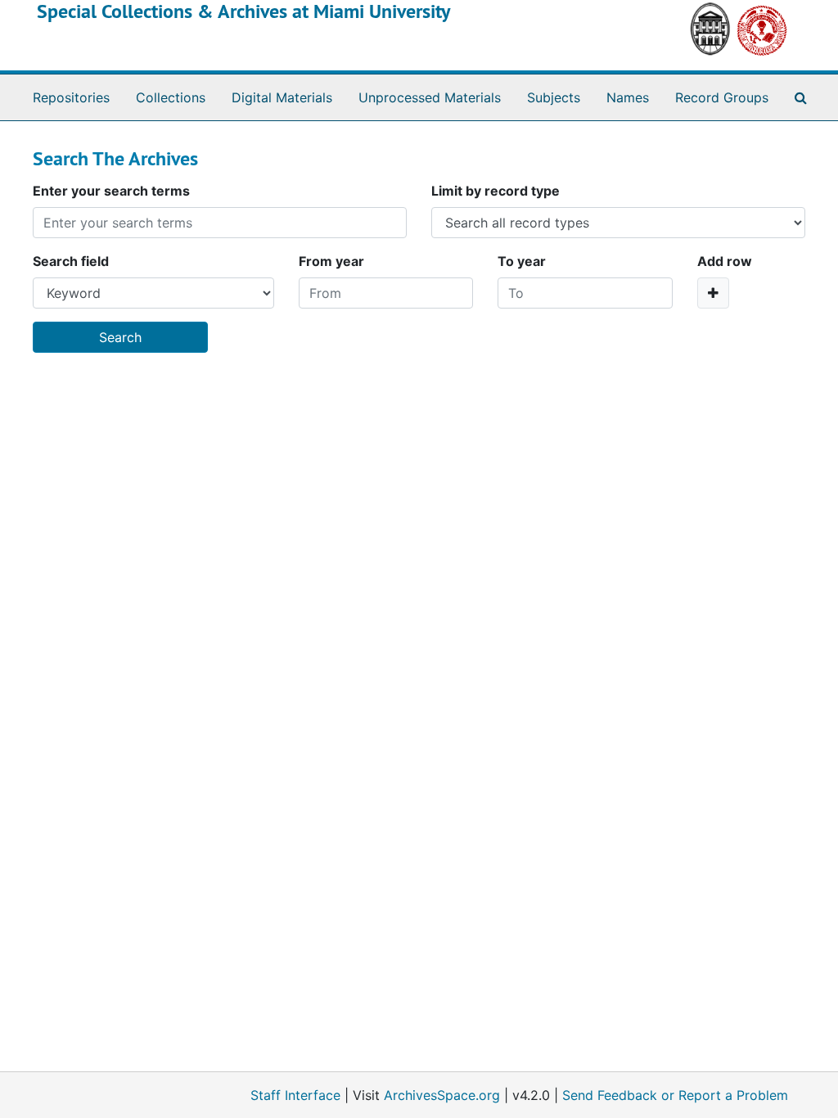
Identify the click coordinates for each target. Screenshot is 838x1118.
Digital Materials (282, 97)
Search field (71, 261)
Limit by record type (495, 191)
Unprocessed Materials (429, 97)
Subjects (553, 97)
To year (522, 261)
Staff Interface (295, 1095)
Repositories (71, 97)
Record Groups (721, 97)
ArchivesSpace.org (442, 1095)
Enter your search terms (111, 191)
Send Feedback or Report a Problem (675, 1095)
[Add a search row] (713, 293)
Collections (170, 97)
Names (627, 97)
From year (331, 261)
